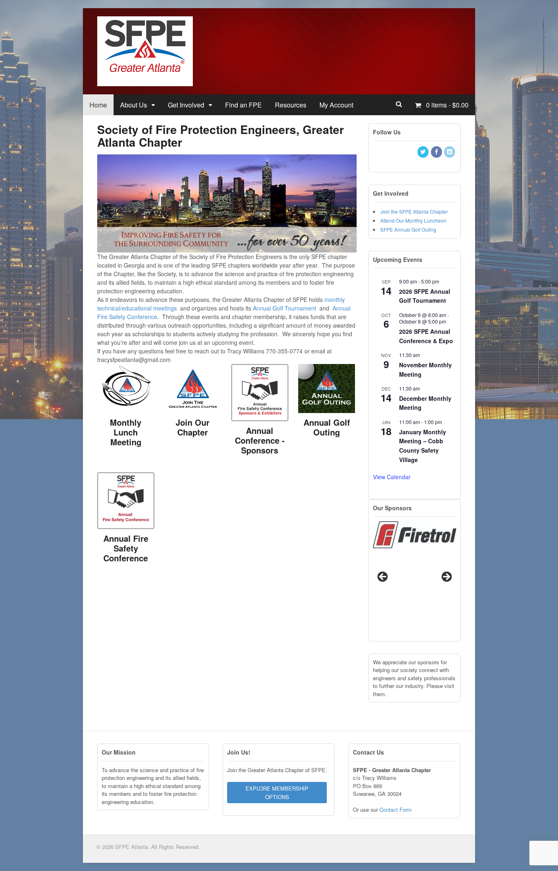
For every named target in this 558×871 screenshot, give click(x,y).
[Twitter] (423, 151)
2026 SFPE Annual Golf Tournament (424, 296)
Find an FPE (243, 104)
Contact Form (395, 809)
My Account (336, 104)
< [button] (383, 583)
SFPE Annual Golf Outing (408, 229)
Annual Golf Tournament (284, 308)
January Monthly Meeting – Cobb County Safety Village (422, 446)
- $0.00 (447, 104)
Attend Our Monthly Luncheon (413, 220)
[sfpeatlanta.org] (145, 82)
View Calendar (392, 477)
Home (98, 104)
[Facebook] (437, 151)
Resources (290, 104)
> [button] (446, 583)
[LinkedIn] (450, 151)
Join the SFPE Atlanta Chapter (414, 211)
